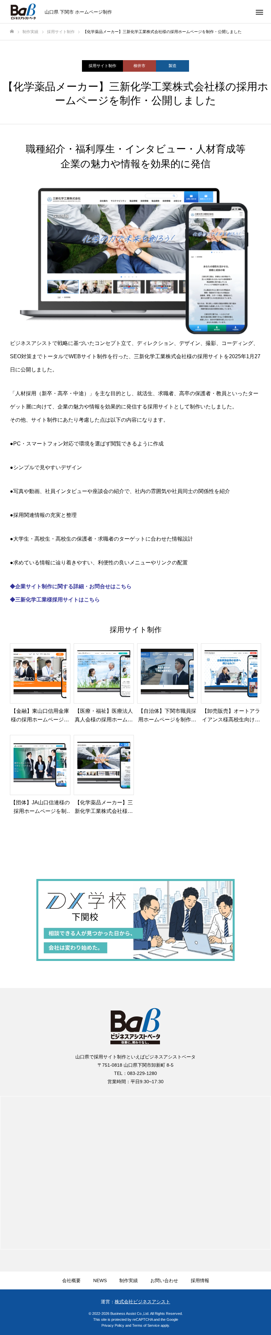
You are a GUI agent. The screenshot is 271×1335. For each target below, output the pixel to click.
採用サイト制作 (102, 65)
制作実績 (128, 1280)
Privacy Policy (112, 1325)
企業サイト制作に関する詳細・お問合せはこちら (73, 586)
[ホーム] (12, 31)
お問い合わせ (164, 1280)
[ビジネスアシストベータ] (23, 11)
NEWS (100, 1280)
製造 (172, 65)
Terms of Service (146, 1325)
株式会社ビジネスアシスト (142, 1301)
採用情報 (200, 1280)
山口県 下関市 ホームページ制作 (78, 11)
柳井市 (139, 65)
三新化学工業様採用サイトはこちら (57, 599)
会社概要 (71, 1280)
